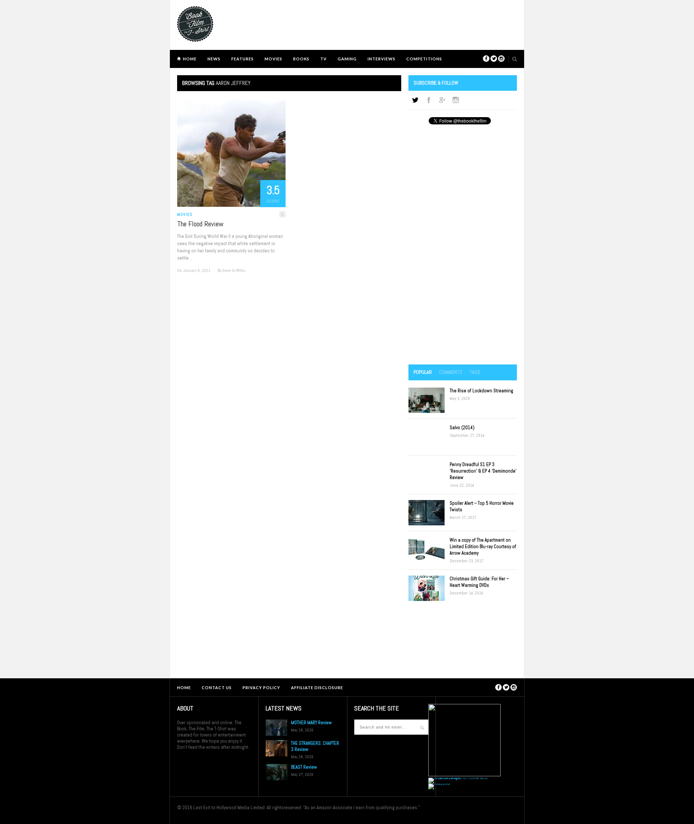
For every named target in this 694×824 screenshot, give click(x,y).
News (213, 58)
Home (190, 58)
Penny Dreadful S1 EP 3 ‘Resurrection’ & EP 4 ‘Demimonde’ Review (483, 471)
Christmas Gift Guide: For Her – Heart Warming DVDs (479, 582)
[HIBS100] (439, 783)
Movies (273, 58)
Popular (423, 372)
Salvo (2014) (462, 427)
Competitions (424, 58)
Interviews (381, 58)
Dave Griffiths (233, 270)
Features (242, 58)
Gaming (347, 58)
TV (323, 58)
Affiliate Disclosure (317, 687)
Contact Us (217, 687)
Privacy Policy (261, 687)
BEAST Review (304, 767)
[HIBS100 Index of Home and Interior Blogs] (458, 777)
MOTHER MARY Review (311, 723)
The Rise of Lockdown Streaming (481, 391)
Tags (475, 372)
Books (301, 58)
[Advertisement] (462, 245)
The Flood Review (200, 224)
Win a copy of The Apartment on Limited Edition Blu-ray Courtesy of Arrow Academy (483, 546)
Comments (450, 372)
